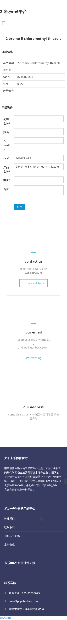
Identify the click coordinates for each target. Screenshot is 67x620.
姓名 (6, 132)
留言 (6, 189)
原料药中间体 (12, 535)
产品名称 (6, 169)
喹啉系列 (9, 527)
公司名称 (6, 121)
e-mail (6, 145)
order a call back (33, 283)
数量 (6, 180)
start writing (33, 358)
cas (6, 158)
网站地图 (5, 618)
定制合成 (9, 544)
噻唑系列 (9, 518)
